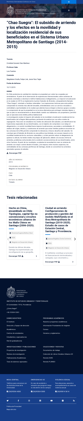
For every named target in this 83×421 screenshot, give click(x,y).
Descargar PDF (15, 153)
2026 (13, 237)
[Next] (74, 239)
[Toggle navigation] (68, 2)
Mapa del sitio (11, 409)
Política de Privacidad (14, 406)
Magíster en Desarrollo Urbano (22, 242)
